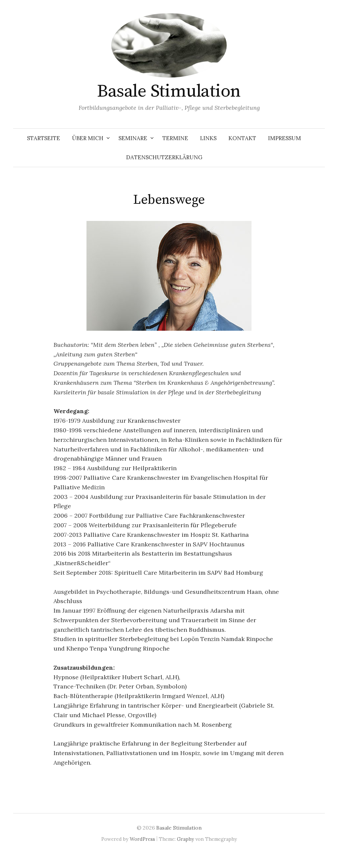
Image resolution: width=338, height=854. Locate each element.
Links (208, 138)
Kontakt (242, 138)
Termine (175, 138)
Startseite (43, 138)
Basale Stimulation (169, 91)
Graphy (185, 839)
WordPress (142, 839)
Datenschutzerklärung (164, 157)
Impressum (284, 138)
